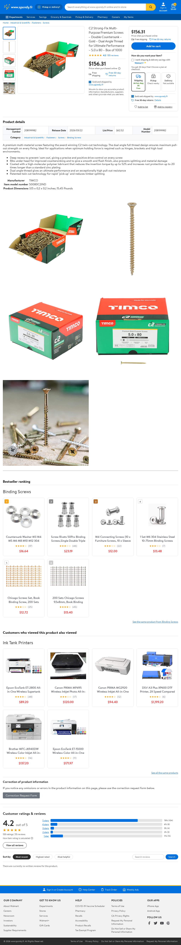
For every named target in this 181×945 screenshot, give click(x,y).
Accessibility (81, 920)
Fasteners (36, 22)
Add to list (143, 106)
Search (171, 856)
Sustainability (10, 925)
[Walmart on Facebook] (149, 923)
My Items (128, 17)
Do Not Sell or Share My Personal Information (123, 930)
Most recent (22, 856)
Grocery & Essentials (61, 17)
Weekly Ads (133, 889)
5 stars (45, 820)
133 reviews (112, 55)
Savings (42, 17)
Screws (46, 22)
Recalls (78, 915)
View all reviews (14, 845)
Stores (42, 910)
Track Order (111, 889)
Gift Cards (44, 925)
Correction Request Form (21, 795)
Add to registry (165, 106)
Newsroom (9, 915)
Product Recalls (83, 925)
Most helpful (64, 856)
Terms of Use (117, 906)
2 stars (45, 832)
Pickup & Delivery (84, 17)
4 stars (45, 824)
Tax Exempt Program (85, 930)
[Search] (151, 7)
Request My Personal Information (121, 922)
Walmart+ (44, 920)
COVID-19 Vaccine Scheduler (90, 906)
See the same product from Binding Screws (155, 621)
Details (157, 100)
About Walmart (11, 906)
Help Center (89, 889)
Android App (153, 910)
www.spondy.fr (96, 84)
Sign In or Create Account (60, 889)
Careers (116, 17)
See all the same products (164, 772)
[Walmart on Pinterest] (168, 923)
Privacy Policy (118, 910)
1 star (46, 836)
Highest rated (42, 856)
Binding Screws (74, 137)
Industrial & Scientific (20, 22)
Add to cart (153, 46)
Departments (15, 17)
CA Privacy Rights (120, 915)
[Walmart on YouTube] (162, 923)
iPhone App (153, 906)
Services (31, 17)
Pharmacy (103, 17)
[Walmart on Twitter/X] (155, 923)
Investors (8, 920)
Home (5, 22)
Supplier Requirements (15, 930)
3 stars (45, 828)
